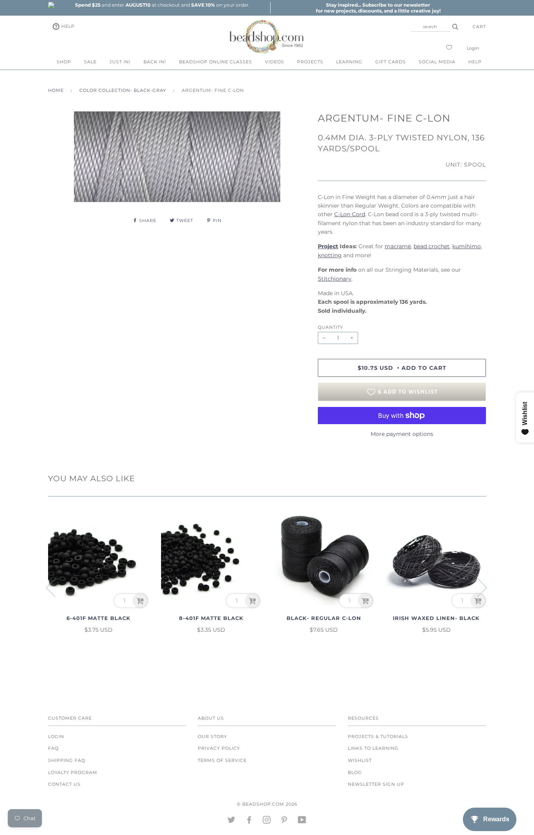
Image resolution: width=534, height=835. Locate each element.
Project (328, 246)
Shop (64, 62)
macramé (398, 246)
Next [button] (477, 587)
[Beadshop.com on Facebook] (249, 821)
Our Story (212, 736)
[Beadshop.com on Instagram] (267, 821)
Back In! (154, 62)
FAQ (53, 748)
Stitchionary (334, 278)
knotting (330, 255)
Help (67, 26)
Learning (349, 62)
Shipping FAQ (66, 760)
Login (473, 48)
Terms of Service (222, 760)
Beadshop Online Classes (215, 62)
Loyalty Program (72, 772)
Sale (90, 62)
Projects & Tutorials (378, 736)
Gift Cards (390, 62)
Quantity (330, 327)
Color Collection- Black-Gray (122, 90)
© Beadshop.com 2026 (267, 804)
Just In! (120, 62)
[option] (162, 5)
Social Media (437, 62)
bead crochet (432, 246)
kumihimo (466, 246)
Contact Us (64, 784)
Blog (355, 772)
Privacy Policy (219, 748)
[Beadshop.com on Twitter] (232, 821)
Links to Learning (373, 748)
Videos (274, 62)
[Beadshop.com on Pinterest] (284, 821)
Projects (310, 62)
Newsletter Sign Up (376, 784)
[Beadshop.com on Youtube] (302, 821)
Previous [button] (55, 587)
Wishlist (360, 760)
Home (56, 90)
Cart (479, 26)
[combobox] (430, 27)
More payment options (402, 433)
